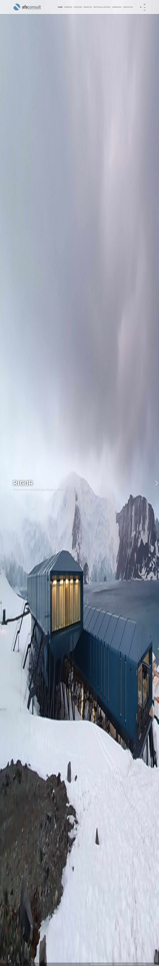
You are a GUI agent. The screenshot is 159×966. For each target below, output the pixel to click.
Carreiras (116, 7)
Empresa (68, 7)
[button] (156, 483)
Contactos (128, 7)
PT (144, 4)
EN (145, 7)
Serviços (78, 7)
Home (60, 7)
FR (145, 10)
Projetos (88, 7)
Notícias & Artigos (102, 7)
